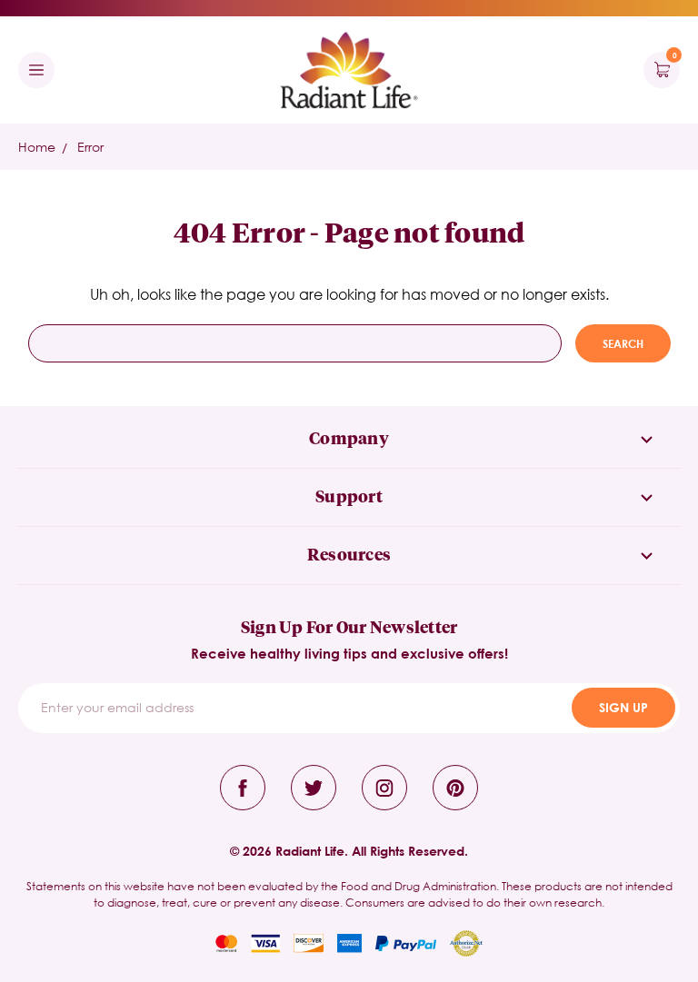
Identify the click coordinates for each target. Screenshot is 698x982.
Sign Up (623, 707)
